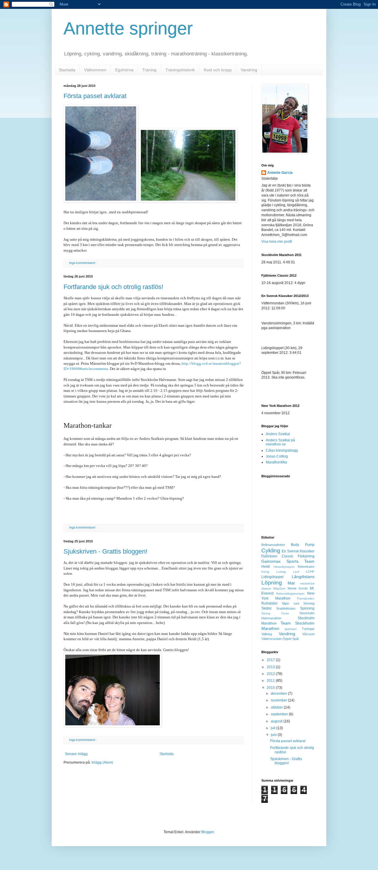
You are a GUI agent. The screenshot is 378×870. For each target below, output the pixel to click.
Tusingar (308, 628)
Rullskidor (269, 603)
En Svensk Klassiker (298, 551)
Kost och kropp (218, 69)
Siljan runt (290, 603)
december (279, 693)
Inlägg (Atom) (102, 762)
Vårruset (308, 634)
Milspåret (279, 588)
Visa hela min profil (276, 242)
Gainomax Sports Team (288, 561)
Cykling (270, 550)
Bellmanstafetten (273, 545)
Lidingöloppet (272, 577)
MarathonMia (276, 462)
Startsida (67, 69)
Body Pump (303, 545)
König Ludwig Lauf (280, 571)
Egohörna (124, 69)
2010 (271, 688)
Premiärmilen (306, 598)
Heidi (265, 566)
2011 (271, 680)
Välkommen (95, 69)
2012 (271, 674)
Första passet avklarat (94, 96)
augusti (277, 721)
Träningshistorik (180, 69)
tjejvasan (291, 628)
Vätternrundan (271, 638)
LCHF (310, 571)
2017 (271, 660)
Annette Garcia (280, 173)
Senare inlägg (76, 754)
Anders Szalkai (278, 434)
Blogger (207, 832)
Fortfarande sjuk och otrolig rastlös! (113, 286)
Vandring (249, 69)
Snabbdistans (286, 608)
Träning (149, 69)
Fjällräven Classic (277, 556)
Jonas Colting (277, 456)
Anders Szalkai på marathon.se (280, 442)
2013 (271, 667)
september (280, 714)
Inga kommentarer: (83, 263)
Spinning (307, 608)
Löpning (271, 583)
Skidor (266, 608)
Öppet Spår (291, 638)
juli (273, 728)
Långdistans (303, 576)
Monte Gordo (298, 588)
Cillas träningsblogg (282, 450)
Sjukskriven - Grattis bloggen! (105, 551)
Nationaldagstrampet (290, 593)
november (279, 700)
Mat (291, 583)
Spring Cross (275, 613)
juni (274, 735)
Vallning (266, 634)
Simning (309, 603)
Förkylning (306, 556)
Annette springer (128, 28)
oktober (277, 707)
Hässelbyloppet (283, 566)
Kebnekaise (306, 566)
